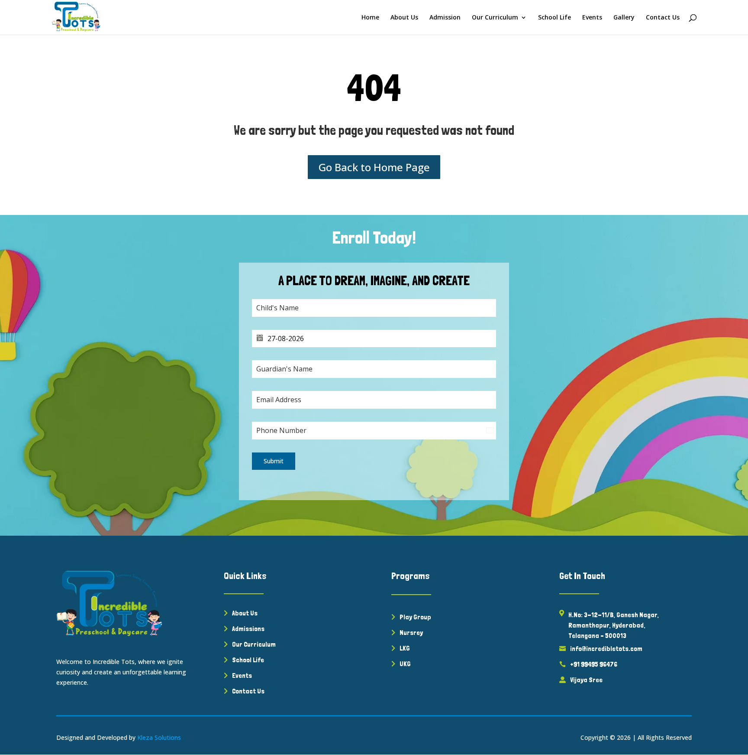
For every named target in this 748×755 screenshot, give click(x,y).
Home (370, 17)
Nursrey (411, 632)
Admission (445, 17)
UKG (405, 664)
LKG (405, 648)
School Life (554, 17)
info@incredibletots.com (606, 648)
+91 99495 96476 (593, 664)
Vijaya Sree (586, 680)
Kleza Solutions (159, 737)
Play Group (415, 617)
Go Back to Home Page (374, 167)
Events (592, 17)
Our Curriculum (495, 17)
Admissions (248, 629)
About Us (404, 17)
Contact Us (663, 17)
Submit (274, 461)
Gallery (624, 17)
